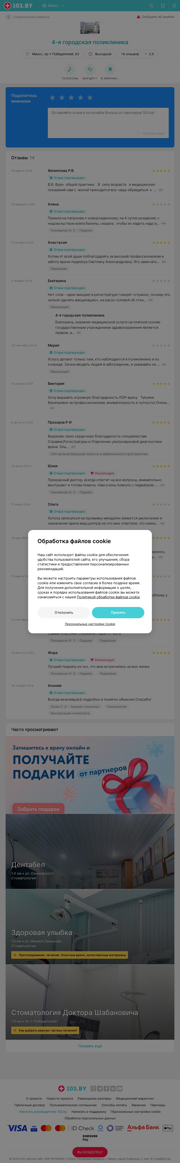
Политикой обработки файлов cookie (108, 597)
